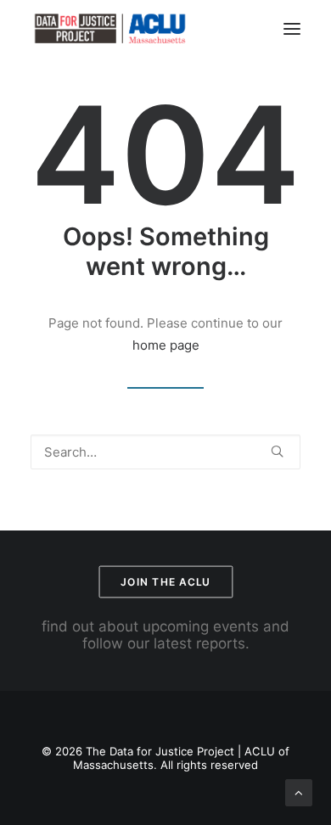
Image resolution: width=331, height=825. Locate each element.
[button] (292, 29)
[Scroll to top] (298, 791)
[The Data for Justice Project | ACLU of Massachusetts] (110, 29)
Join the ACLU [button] (165, 581)
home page (165, 345)
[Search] (165, 452)
